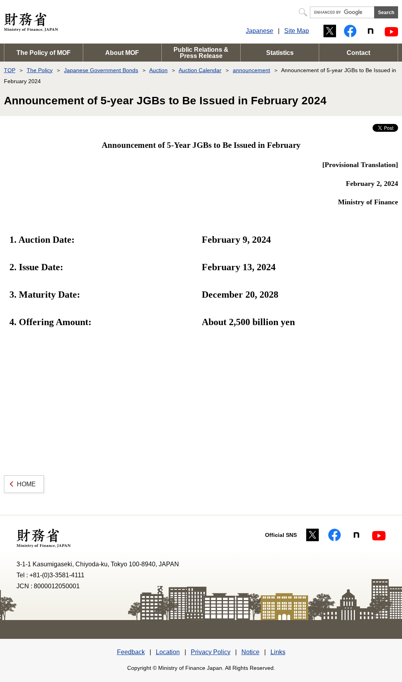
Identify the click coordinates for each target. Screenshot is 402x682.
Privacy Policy (210, 652)
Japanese (259, 30)
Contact (358, 52)
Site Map (296, 30)
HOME (26, 484)
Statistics (280, 52)
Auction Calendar (200, 70)
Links (277, 652)
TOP (9, 70)
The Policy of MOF (43, 52)
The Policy (40, 70)
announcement (251, 70)
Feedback (131, 652)
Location (168, 652)
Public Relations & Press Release (201, 52)
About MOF (122, 52)
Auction (158, 70)
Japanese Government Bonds (101, 70)
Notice (250, 652)
